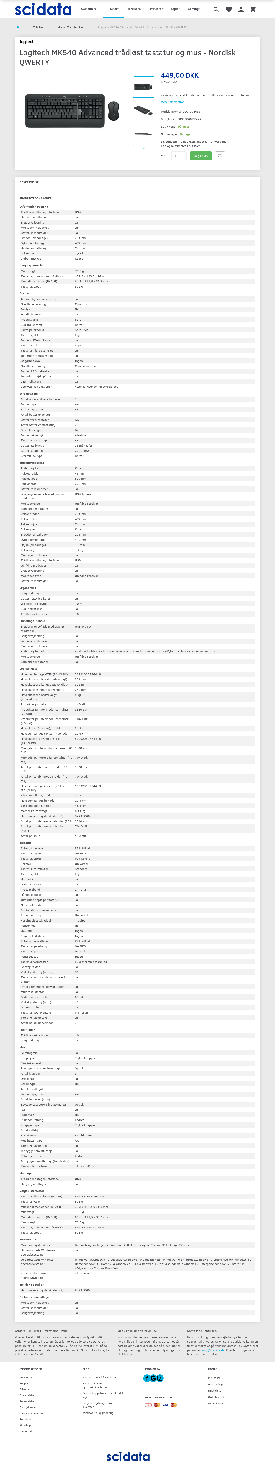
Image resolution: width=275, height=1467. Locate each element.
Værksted (26, 1431)
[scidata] (43, 9)
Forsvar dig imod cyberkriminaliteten (94, 1385)
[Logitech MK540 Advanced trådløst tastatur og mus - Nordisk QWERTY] (74, 111)
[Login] (241, 9)
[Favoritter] (228, 9)
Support (24, 1383)
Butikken (25, 1419)
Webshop (25, 1425)
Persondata (27, 1401)
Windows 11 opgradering (97, 1413)
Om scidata (27, 1395)
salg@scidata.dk (213, 1350)
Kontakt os (26, 1377)
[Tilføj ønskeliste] (220, 155)
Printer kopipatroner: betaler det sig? (102, 1395)
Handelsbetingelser (31, 1413)
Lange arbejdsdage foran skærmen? (97, 1405)
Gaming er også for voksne (99, 1377)
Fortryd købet (28, 1407)
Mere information (173, 102)
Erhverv (24, 1389)
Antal (164, 155)
